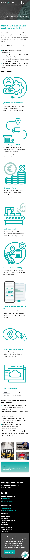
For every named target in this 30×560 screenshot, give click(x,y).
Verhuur (4, 522)
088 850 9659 (6, 508)
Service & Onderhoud (8, 520)
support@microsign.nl (9, 510)
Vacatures (5, 531)
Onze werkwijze (7, 529)
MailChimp (6, 393)
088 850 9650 (6, 499)
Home (8, 16)
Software (13, 16)
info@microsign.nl (7, 501)
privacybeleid (8, 547)
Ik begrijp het (9, 552)
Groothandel (6, 516)
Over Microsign (7, 527)
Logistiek (5, 518)
